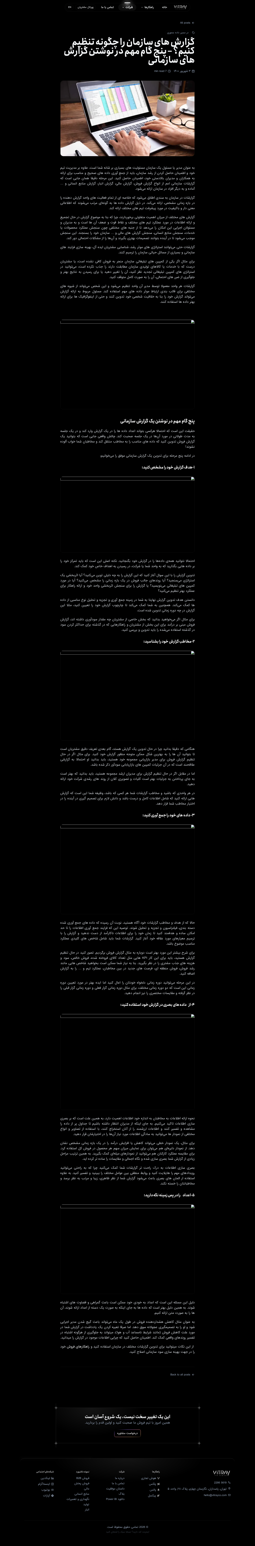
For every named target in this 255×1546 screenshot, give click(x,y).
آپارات (46, 1496)
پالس (153, 1490)
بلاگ (122, 1494)
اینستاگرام (44, 1484)
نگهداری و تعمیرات (78, 1499)
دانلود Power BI (115, 1499)
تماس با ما (118, 1483)
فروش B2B (82, 1478)
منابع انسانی (81, 1494)
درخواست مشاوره (127, 1433)
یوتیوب (45, 1490)
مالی (86, 1489)
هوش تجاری (148, 1478)
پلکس (152, 1484)
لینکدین (45, 1478)
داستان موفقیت (115, 1489)
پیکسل (152, 1496)
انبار (87, 1510)
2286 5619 (220, 1483)
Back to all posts (180, 1375)
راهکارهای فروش (78, 1346)
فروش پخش (81, 1483)
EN (69, 7)
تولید (86, 1504)
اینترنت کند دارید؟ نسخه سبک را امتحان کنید (127, 1532)
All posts (185, 23)
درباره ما (120, 1478)
